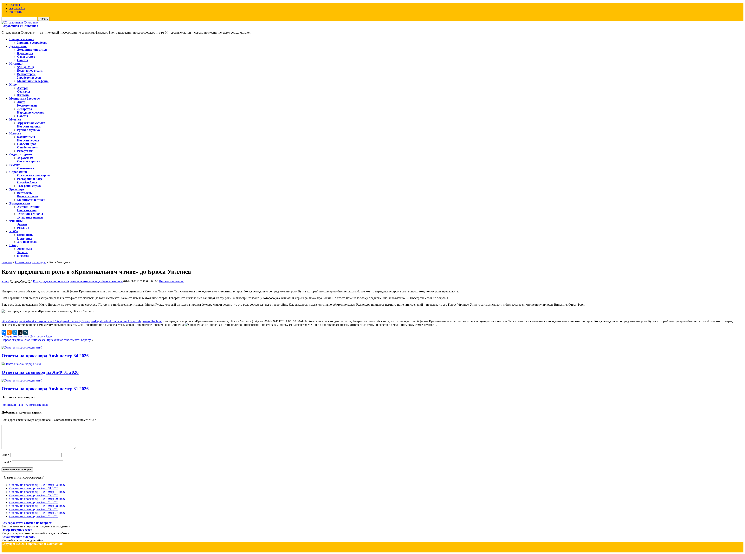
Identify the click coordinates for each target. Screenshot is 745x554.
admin (5, 281)
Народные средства (30, 112)
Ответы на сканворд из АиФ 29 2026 (33, 495)
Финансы (16, 220)
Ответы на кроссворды (33, 175)
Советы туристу (28, 161)
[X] (20, 332)
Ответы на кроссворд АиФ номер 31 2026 (45, 388)
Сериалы (23, 91)
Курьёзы (23, 255)
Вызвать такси (27, 196)
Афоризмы (24, 248)
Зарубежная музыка (31, 123)
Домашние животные (32, 49)
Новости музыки (29, 126)
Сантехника (25, 168)
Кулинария (25, 53)
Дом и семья (18, 46)
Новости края (26, 144)
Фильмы (23, 95)
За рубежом (25, 158)
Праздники (24, 238)
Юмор (13, 245)
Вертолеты (25, 192)
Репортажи (25, 151)
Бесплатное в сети (29, 70)
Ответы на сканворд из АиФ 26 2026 (33, 516)
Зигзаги (22, 252)
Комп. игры (25, 234)
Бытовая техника (21, 39)
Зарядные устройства (32, 42)
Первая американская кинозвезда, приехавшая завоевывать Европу (46, 340)
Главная (14, 4)
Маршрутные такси (31, 199)
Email (6, 462)
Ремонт (14, 164)
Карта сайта (17, 8)
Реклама (23, 227)
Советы (22, 60)
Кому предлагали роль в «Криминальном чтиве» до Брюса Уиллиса (78, 281)
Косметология (27, 105)
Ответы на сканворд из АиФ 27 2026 (33, 509)
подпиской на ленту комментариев (25, 404)
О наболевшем (27, 147)
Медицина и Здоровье (24, 98)
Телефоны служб (29, 185)
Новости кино (26, 210)
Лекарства (24, 109)
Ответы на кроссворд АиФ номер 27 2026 (37, 512)
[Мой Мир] (14, 332)
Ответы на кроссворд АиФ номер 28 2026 (37, 505)
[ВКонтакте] (4, 332)
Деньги (22, 224)
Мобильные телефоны (33, 81)
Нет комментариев (171, 281)
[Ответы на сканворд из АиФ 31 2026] (21, 364)
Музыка (15, 119)
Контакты (15, 11)
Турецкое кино (19, 203)
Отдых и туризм (20, 154)
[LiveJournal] (25, 332)
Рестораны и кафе (29, 178)
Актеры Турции (28, 206)
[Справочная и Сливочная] (20, 22)
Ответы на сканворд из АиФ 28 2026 (33, 502)
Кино (13, 84)
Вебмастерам (26, 74)
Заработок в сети (29, 77)
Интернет (16, 63)
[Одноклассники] (9, 332)
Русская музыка (28, 130)
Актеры (22, 88)
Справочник (18, 171)
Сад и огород (26, 56)
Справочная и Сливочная (20, 26)
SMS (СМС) (25, 67)
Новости (15, 133)
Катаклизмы (26, 137)
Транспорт (16, 189)
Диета (21, 102)
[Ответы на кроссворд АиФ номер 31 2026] (22, 380)
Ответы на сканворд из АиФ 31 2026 (40, 372)
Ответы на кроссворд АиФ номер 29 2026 (37, 498)
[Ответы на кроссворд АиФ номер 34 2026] (22, 347)
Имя (6, 455)
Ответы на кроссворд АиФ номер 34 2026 (45, 355)
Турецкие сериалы (30, 213)
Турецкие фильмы (30, 217)
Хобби (13, 231)
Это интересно (27, 241)
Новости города (28, 140)
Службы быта (27, 182)
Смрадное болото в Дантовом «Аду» (28, 336)
